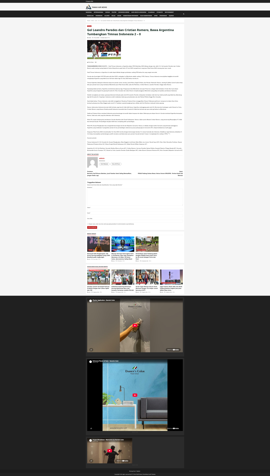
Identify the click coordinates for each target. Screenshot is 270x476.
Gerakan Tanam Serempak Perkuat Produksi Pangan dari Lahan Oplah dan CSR (98, 288)
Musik (119, 15)
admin (89, 37)
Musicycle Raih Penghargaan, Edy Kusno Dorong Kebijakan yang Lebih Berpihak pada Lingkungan (98, 255)
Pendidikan (163, 15)
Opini (155, 15)
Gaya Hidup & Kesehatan (138, 12)
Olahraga (151, 12)
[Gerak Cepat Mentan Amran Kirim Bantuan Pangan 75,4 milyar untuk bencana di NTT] (147, 277)
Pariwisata (99, 15)
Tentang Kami (132, 471)
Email (89, 213)
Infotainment (169, 12)
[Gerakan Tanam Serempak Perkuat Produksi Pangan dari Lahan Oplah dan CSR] (98, 277)
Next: (160, 173)
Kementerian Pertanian (130, 15)
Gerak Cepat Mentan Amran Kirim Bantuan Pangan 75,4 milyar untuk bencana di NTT (147, 288)
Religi (113, 15)
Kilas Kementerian (146, 15)
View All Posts (116, 164)
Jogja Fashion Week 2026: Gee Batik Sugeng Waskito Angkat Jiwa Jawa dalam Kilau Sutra (171, 288)
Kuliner (106, 15)
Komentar (90, 187)
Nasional (89, 12)
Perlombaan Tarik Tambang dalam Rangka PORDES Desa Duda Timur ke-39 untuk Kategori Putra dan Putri (146, 256)
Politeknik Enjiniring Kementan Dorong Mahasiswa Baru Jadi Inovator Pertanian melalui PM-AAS (122, 288)
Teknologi (90, 15)
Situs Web (89, 218)
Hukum (107, 12)
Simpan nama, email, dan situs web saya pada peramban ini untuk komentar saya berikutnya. (111, 224)
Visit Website (104, 164)
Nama (89, 207)
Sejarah (171, 15)
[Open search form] (183, 14)
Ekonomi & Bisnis (123, 12)
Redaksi (138, 471)
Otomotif (160, 12)
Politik (114, 12)
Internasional (98, 12)
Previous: (109, 173)
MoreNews (145, 474)
